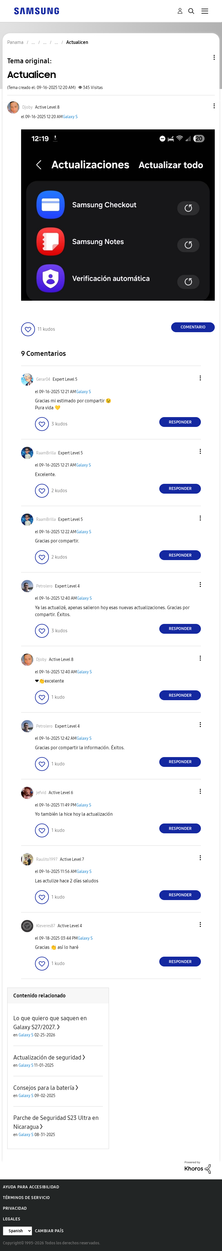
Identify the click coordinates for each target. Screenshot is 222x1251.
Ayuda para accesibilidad (31, 1187)
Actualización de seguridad (47, 1057)
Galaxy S (70, 116)
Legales (11, 1219)
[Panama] (36, 10)
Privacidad (15, 1208)
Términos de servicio (26, 1197)
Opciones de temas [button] (204, 57)
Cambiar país (49, 1230)
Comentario (193, 327)
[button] (204, 105)
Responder (180, 422)
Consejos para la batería (43, 1087)
